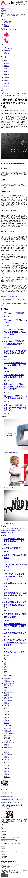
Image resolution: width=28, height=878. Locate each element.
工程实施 (6, 705)
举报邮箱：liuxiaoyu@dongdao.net (10, 802)
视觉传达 (6, 694)
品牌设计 (7, 529)
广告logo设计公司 (12, 296)
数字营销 (6, 699)
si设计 (18, 529)
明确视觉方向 (7, 680)
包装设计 (4, 530)
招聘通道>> (7, 777)
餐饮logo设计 (4, 532)
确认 (17, 865)
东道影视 (6, 702)
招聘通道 (3, 92)
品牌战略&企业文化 (9, 692)
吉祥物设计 (13, 529)
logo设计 (13, 93)
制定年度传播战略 (9, 683)
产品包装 (6, 695)
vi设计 (21, 529)
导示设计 (9, 530)
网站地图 (3, 817)
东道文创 (6, 703)
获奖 (5, 24)
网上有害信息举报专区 (7, 796)
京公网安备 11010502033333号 (15, 808)
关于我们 (6, 711)
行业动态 (6, 714)
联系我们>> (7, 774)
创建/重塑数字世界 (9, 681)
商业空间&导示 (8, 697)
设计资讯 (10, 532)
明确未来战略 (7, 678)
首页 (8, 93)
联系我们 (6, 26)
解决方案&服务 (8, 21)
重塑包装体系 (7, 685)
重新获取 (14, 867)
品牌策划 (24, 530)
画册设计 (14, 530)
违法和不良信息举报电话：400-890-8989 (12, 799)
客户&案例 (7, 22)
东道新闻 (6, 717)
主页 (5, 19)
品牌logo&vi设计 (8, 690)
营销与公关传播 (8, 700)
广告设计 (19, 530)
